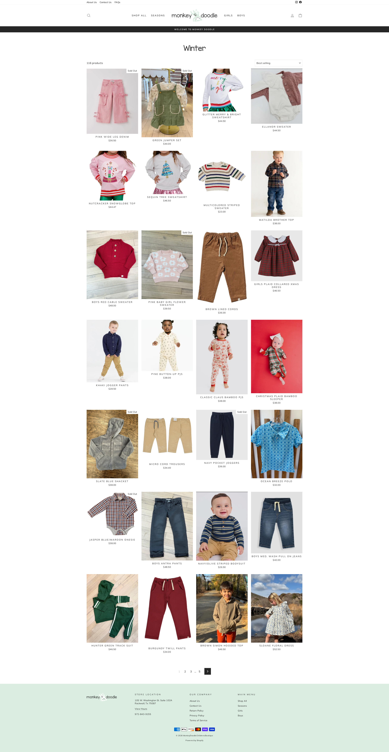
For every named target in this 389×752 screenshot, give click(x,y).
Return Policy (197, 710)
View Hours (141, 708)
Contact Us (105, 2)
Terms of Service (198, 720)
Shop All (139, 15)
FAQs (117, 2)
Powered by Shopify (194, 740)
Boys (241, 15)
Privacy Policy (197, 715)
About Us (92, 2)
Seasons (158, 15)
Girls (228, 15)
